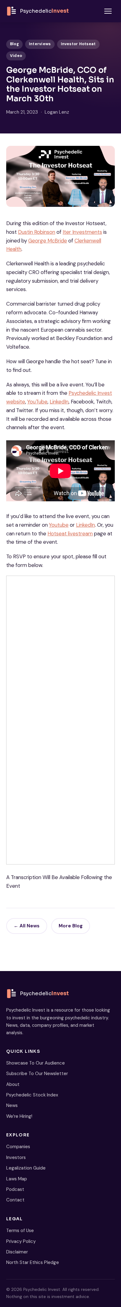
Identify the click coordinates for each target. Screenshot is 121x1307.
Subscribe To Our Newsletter (37, 1073)
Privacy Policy (21, 1241)
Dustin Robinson (36, 232)
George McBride (47, 240)
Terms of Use (20, 1230)
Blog (14, 43)
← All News (26, 926)
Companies (18, 1147)
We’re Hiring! (19, 1116)
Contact (15, 1200)
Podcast (15, 1189)
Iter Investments (82, 232)
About (13, 1084)
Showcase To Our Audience (35, 1063)
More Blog (71, 926)
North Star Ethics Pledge (32, 1262)
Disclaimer (17, 1252)
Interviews (40, 43)
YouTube (37, 401)
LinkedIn (59, 401)
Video (16, 55)
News (12, 1105)
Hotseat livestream (70, 533)
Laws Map (16, 1179)
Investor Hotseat (78, 43)
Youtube (59, 524)
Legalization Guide (26, 1168)
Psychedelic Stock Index (32, 1095)
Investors (16, 1157)
